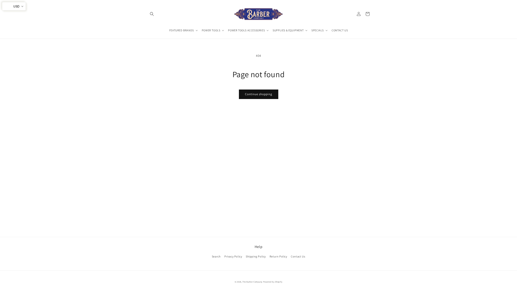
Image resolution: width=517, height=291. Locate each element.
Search (216, 256)
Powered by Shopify (273, 281)
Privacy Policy (233, 256)
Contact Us (298, 256)
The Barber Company (252, 281)
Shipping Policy (256, 256)
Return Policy (278, 256)
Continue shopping (258, 94)
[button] (151, 13)
